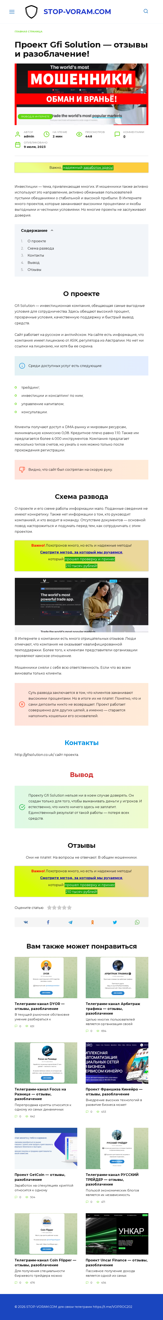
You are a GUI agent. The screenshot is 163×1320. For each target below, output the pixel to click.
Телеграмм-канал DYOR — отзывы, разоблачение (40, 1006)
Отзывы (34, 270)
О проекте (37, 241)
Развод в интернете (35, 116)
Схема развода (41, 248)
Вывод (34, 263)
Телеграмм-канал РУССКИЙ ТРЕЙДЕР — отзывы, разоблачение (112, 1179)
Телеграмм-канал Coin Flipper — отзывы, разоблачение (45, 1262)
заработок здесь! (98, 168)
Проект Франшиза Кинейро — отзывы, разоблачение (114, 1091)
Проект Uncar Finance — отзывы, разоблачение (117, 1262)
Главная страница (28, 31)
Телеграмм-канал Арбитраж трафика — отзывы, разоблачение (113, 1008)
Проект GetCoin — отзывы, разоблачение (40, 1177)
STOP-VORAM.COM (77, 11)
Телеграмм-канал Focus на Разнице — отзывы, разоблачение (40, 1094)
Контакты (36, 255)
